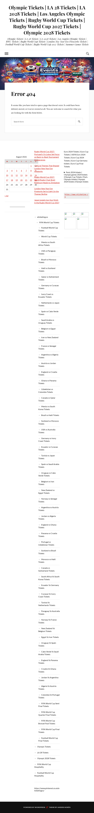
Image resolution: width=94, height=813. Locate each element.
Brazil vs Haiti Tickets (50, 415)
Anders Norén (64, 807)
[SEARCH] (79, 121)
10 (7, 175)
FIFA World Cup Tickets (49, 222)
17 (7, 180)
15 (31, 175)
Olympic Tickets (44, 746)
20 (21, 180)
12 (17, 175)
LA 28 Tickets (42, 752)
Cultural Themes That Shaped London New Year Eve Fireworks (46, 168)
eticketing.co (42, 217)
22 (31, 180)
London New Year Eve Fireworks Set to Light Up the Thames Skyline (46, 191)
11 (12, 175)
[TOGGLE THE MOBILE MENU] (6, 53)
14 (26, 175)
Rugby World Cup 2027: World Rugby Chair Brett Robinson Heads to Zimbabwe (47, 180)
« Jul (6, 195)
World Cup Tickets (49, 236)
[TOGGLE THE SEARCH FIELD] (87, 53)
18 (12, 180)
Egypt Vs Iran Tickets (50, 637)
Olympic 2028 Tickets (46, 758)
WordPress (40, 807)
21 (26, 180)
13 (21, 175)
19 (17, 180)
